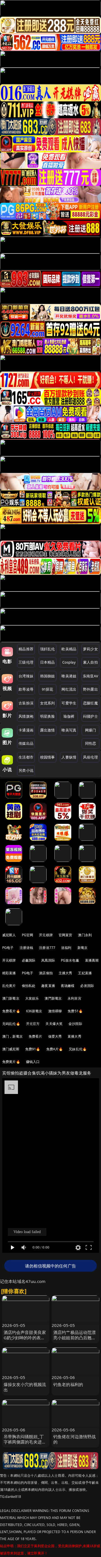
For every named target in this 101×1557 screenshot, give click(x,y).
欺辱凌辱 (26, 689)
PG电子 (8, 947)
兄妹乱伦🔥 (78, 1049)
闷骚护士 (90, 716)
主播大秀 (65, 973)
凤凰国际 (48, 960)
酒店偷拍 (46, 973)
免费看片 (35, 1036)
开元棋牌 (46, 935)
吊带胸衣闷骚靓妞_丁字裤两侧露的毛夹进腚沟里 (25, 1442)
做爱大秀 (55, 1036)
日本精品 (47, 662)
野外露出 (90, 689)
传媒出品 (26, 743)
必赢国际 (29, 960)
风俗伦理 (90, 757)
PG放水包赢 (70, 960)
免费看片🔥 (11, 1011)
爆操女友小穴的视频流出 (25, 1387)
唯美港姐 (68, 676)
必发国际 (87, 985)
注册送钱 (26, 947)
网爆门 (90, 730)
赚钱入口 (33, 1061)
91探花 (47, 689)
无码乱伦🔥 (11, 1023)
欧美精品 (68, 648)
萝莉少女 (90, 648)
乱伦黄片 (9, 985)
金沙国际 (75, 1023)
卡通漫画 (26, 730)
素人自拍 (90, 662)
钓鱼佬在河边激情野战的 (74, 1439)
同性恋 (90, 743)
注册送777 (47, 947)
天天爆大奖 (54, 1023)
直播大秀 (74, 1036)
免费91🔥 (32, 1049)
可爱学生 (68, 703)
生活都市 (26, 757)
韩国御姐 (47, 676)
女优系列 (47, 703)
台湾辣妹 (26, 676)
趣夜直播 (48, 985)
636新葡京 (34, 1011)
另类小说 (26, 770)
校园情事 (47, 757)
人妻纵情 (68, 757)
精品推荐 (26, 648)
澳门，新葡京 (12, 1036)
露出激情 (47, 730)
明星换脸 (47, 716)
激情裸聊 (55, 1011)
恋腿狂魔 (90, 703)
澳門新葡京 (53, 998)
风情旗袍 (26, 716)
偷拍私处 (29, 985)
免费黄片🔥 (11, 1061)
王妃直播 (85, 973)
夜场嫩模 (68, 985)
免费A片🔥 (54, 1049)
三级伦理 (26, 662)
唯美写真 (68, 730)
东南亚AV (90, 676)
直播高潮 (92, 960)
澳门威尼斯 (10, 1049)
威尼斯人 (9, 935)
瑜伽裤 (68, 716)
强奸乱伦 (47, 648)
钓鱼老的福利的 (68, 1384)
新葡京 (82, 947)
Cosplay (69, 662)
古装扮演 (26, 703)
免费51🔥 (75, 1011)
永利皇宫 (74, 998)
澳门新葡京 (10, 998)
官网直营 (65, 935)
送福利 (66, 947)
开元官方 (33, 1023)
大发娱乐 (32, 998)
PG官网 (27, 935)
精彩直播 (9, 973)
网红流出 (68, 689)
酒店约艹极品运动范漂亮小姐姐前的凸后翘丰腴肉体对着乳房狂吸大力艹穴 (74, 1340)
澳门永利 (85, 935)
